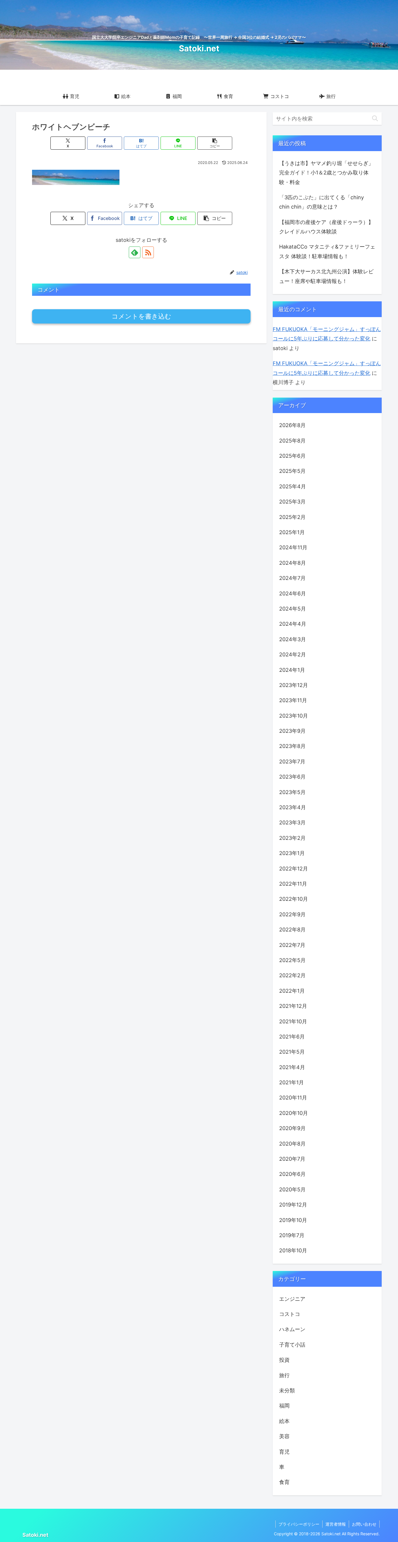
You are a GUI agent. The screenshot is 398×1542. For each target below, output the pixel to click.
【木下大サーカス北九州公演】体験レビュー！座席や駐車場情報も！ (326, 276)
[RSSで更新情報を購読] (148, 252)
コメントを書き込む (141, 316)
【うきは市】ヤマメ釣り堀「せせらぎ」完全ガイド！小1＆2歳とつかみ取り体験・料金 (326, 172)
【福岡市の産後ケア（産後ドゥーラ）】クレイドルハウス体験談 (326, 227)
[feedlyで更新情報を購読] (134, 252)
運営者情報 (335, 1524)
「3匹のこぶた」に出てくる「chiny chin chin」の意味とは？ (321, 202)
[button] (214, 143)
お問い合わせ (364, 1524)
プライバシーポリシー (299, 1524)
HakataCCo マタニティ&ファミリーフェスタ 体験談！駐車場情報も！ (327, 251)
